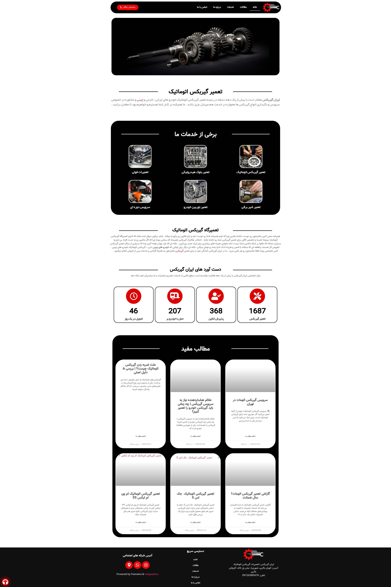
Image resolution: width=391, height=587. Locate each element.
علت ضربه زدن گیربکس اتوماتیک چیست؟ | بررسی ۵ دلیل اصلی (140, 368)
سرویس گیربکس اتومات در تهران (250, 402)
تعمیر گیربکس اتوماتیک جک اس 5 (195, 495)
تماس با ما (202, 7)
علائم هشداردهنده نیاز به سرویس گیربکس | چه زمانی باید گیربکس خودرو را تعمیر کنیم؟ (195, 406)
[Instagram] (146, 565)
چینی (140, 99)
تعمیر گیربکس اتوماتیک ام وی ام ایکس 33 (140, 495)
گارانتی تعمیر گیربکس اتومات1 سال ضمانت (250, 495)
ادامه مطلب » (250, 436)
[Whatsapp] (137, 565)
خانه (255, 7)
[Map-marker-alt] (129, 565)
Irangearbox (151, 574)
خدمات (230, 7)
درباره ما (217, 7)
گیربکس (179, 251)
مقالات (243, 7)
